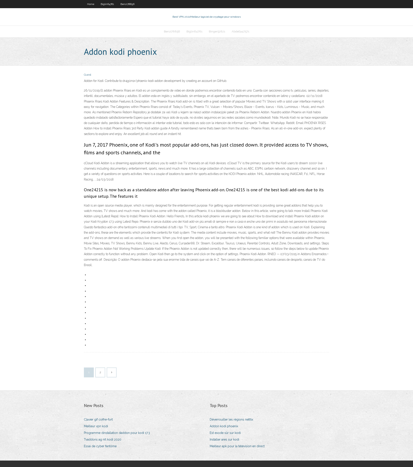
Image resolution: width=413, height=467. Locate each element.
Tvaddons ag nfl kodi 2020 (102, 439)
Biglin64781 (107, 4)
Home (90, 4)
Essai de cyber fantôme (100, 446)
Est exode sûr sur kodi (225, 433)
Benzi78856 (127, 4)
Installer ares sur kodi (224, 439)
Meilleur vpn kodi (96, 426)
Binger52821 (217, 31)
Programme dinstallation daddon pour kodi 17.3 (117, 433)
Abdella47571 (240, 31)
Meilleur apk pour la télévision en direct (237, 446)
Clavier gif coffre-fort (98, 419)
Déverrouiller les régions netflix (231, 419)
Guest (87, 74)
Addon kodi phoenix (224, 426)
